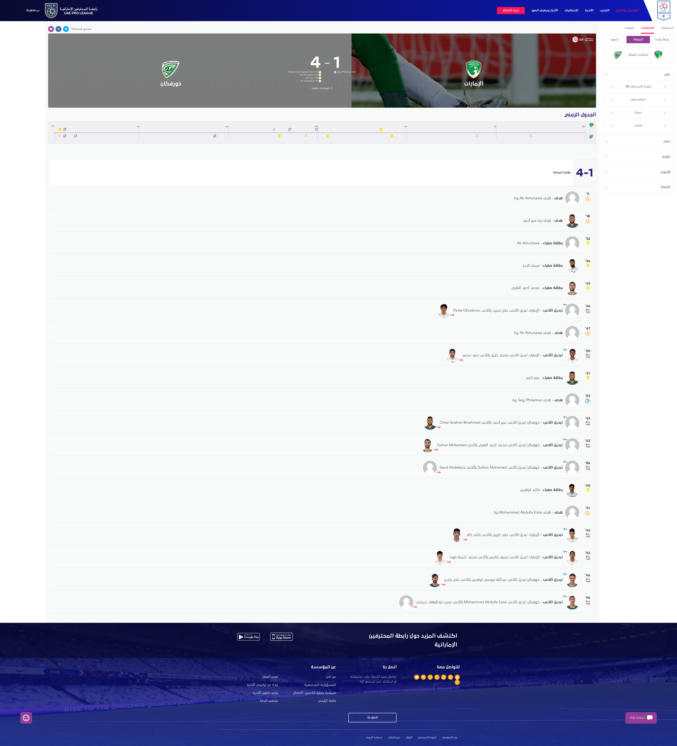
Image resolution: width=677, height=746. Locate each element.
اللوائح (409, 737)
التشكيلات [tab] (667, 28)
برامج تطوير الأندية (265, 692)
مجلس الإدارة (269, 700)
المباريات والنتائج (627, 10)
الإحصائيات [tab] (647, 28)
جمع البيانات (394, 737)
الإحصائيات (571, 10)
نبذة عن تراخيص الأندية (262, 684)
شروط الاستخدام (427, 737)
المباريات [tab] (629, 28)
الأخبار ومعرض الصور (545, 10)
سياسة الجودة (374, 737)
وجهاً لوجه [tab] (662, 39)
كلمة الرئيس (327, 700)
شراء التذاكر (511, 10)
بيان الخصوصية (449, 737)
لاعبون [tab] (614, 39)
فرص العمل (270, 676)
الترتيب (604, 10)
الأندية (589, 10)
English (31, 10)
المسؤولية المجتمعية (320, 684)
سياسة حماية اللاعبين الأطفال (314, 692)
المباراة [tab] (638, 39)
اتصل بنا (372, 717)
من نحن (331, 676)
